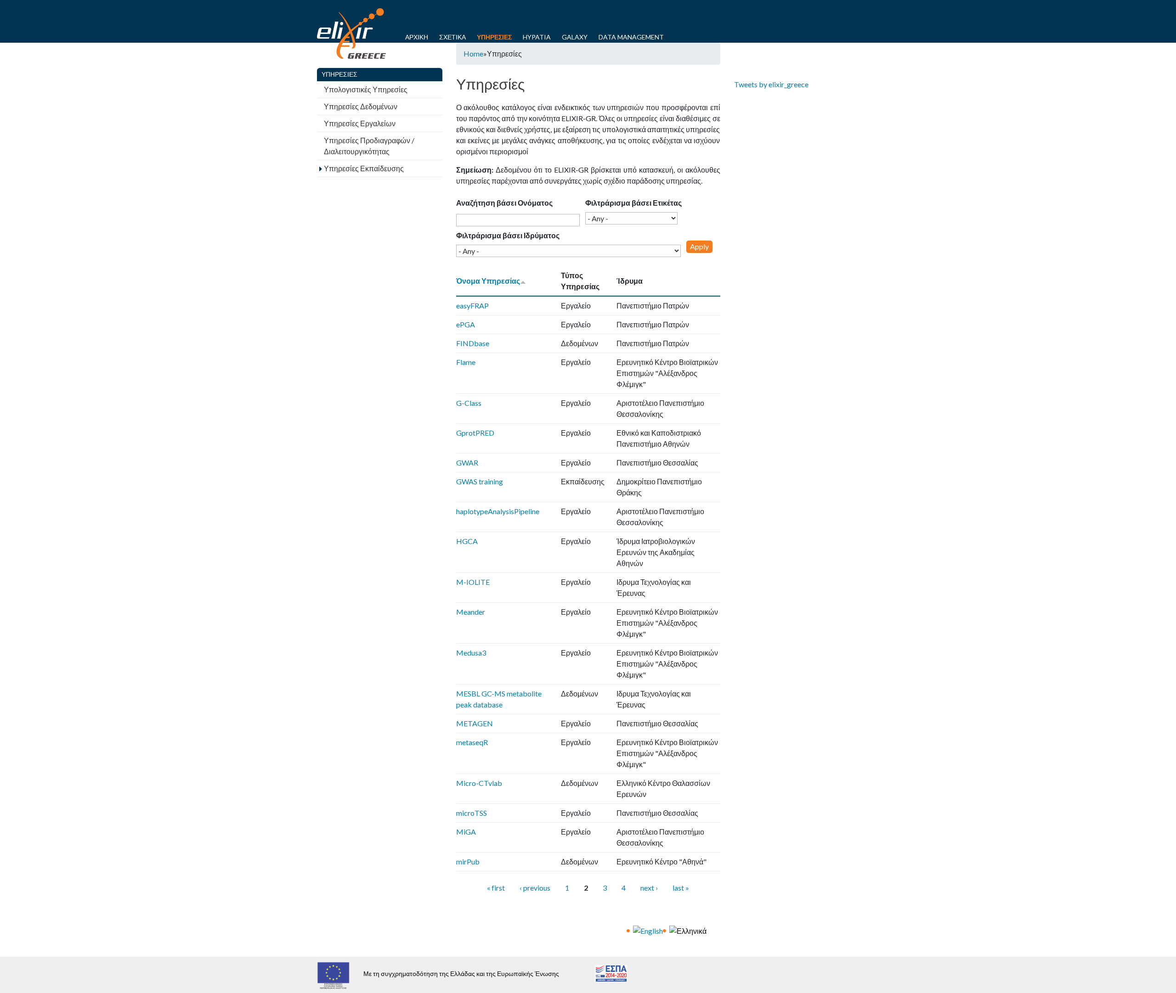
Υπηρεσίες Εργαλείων (360, 123)
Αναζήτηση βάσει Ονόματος (504, 202)
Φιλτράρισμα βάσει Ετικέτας (633, 202)
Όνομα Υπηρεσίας (488, 280)
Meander (470, 611)
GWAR (467, 462)
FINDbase (472, 343)
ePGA (465, 324)
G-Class (468, 402)
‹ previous (535, 887)
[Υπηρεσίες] (688, 930)
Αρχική (416, 37)
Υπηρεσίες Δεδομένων (360, 106)
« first (496, 887)
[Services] (648, 930)
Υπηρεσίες (494, 37)
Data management (631, 37)
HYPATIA (537, 37)
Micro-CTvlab (479, 783)
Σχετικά (452, 37)
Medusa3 (471, 652)
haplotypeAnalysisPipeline (497, 511)
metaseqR (472, 742)
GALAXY (575, 37)
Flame (465, 362)
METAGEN (474, 723)
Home (473, 53)
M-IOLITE (473, 582)
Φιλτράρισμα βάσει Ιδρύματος (508, 235)
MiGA (466, 831)
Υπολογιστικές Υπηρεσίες (365, 89)
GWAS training (479, 481)
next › (649, 887)
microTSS (471, 812)
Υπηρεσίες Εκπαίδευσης (364, 168)
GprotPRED (475, 432)
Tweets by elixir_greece (771, 84)
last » (681, 887)
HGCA (467, 541)
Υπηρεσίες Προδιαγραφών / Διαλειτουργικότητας (369, 146)
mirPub (468, 861)
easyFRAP (472, 305)
